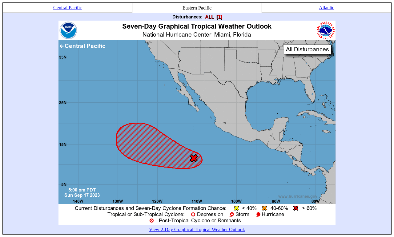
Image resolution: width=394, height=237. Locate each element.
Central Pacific (67, 7)
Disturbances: (187, 16)
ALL (209, 16)
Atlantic (326, 7)
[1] (219, 16)
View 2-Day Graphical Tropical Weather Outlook (197, 229)
